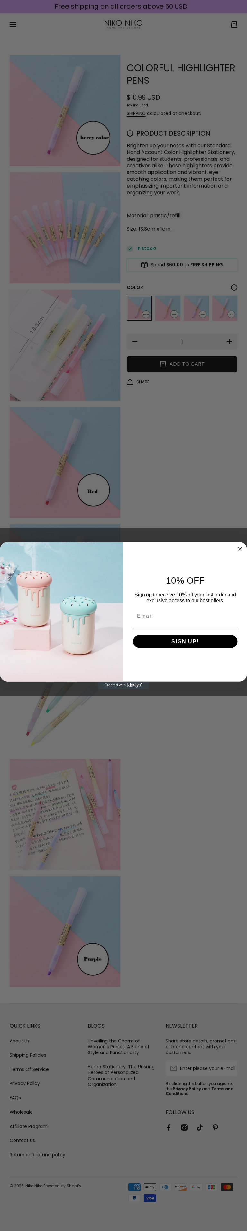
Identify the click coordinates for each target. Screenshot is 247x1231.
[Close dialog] (240, 549)
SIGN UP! (185, 641)
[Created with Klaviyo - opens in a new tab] (123, 685)
